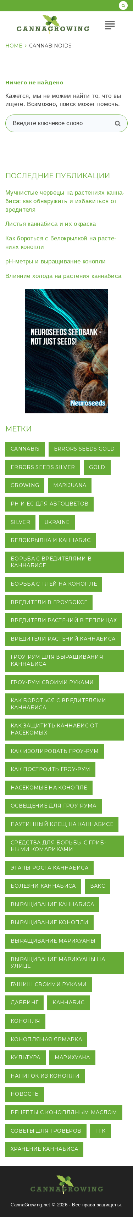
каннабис (68, 1002)
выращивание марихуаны (53, 941)
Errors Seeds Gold (84, 449)
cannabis (25, 449)
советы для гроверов (46, 1131)
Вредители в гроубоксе (49, 602)
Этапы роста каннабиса (49, 868)
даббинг (24, 1002)
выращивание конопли (49, 922)
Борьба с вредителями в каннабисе (51, 562)
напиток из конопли (45, 1076)
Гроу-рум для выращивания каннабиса (57, 660)
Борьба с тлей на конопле (54, 584)
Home (13, 46)
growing (25, 485)
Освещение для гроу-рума (53, 806)
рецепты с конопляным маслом (64, 1112)
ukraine (57, 522)
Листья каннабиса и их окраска (50, 223)
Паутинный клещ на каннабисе (62, 824)
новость (25, 1094)
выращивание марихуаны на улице (58, 963)
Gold (97, 467)
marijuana (69, 485)
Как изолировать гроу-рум (55, 751)
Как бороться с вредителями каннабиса (58, 704)
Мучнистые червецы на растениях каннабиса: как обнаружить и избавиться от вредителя (64, 201)
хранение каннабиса (44, 1149)
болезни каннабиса (43, 886)
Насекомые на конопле (49, 788)
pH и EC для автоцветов (49, 504)
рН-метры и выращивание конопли (55, 261)
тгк (100, 1131)
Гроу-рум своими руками (52, 682)
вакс (97, 886)
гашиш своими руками (49, 984)
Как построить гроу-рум (50, 769)
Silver (20, 522)
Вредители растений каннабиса (63, 639)
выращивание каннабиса (52, 904)
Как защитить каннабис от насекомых (54, 729)
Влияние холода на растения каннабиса (63, 276)
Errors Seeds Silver (43, 467)
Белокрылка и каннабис (50, 540)
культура (25, 1057)
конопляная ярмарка (46, 1039)
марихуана (72, 1057)
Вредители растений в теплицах (64, 620)
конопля (25, 1021)
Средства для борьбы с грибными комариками (58, 846)
